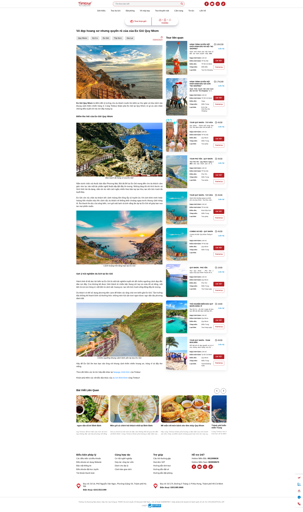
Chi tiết (219, 61)
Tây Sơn (117, 38)
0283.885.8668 (176, 487)
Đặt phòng (130, 11)
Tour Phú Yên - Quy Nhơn (201, 159)
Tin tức (191, 11)
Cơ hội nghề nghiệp (123, 458)
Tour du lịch (115, 11)
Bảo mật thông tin (83, 466)
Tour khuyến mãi (162, 11)
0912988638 (213, 458)
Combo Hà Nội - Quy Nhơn (201, 231)
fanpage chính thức (121, 372)
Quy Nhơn (82, 38)
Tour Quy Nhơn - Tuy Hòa (201, 122)
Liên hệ (203, 11)
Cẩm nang (178, 11)
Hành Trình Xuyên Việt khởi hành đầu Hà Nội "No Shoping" (201, 46)
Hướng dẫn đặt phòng (162, 473)
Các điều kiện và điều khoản (88, 458)
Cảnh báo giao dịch (123, 469)
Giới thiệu (101, 11)
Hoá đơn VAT (159, 462)
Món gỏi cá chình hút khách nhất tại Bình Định (97, 426)
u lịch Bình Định (121, 378)
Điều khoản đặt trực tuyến (87, 469)
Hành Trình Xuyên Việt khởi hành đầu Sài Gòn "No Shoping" (200, 84)
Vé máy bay (145, 11)
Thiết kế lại (219, 67)
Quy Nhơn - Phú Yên (198, 268)
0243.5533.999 (100, 490)
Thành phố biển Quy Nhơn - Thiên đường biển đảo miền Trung (201, 426)
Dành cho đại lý (121, 466)
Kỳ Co (95, 38)
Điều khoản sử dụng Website (88, 462)
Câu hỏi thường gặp (162, 458)
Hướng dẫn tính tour (162, 466)
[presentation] (217, 391)
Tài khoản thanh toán (85, 473)
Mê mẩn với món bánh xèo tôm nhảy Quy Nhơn (148, 426)
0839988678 (213, 462)
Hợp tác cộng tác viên (124, 462)
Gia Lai (130, 38)
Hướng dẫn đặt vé (161, 469)
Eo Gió (106, 38)
